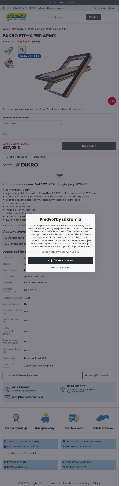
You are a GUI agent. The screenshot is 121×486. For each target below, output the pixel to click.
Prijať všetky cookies (60, 260)
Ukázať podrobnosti (60, 267)
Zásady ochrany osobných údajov (60, 251)
